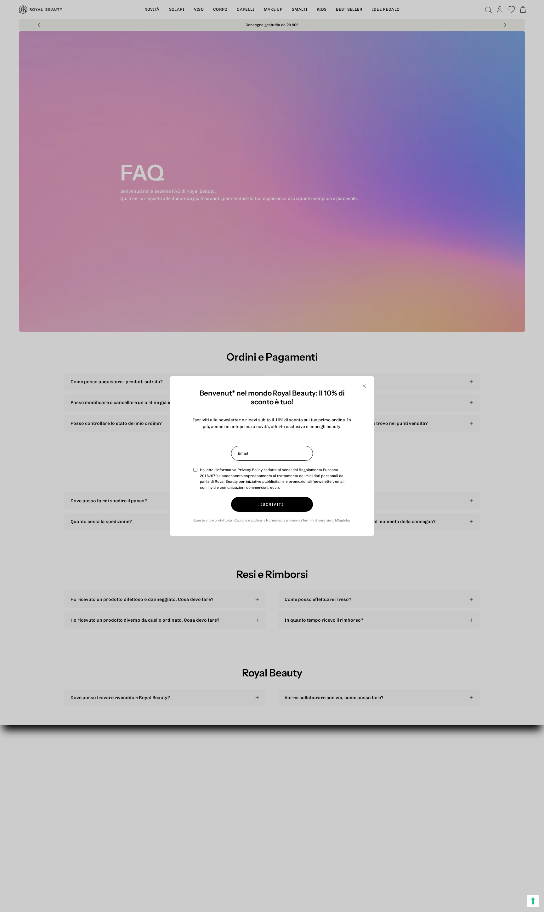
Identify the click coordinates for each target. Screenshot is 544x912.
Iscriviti (271, 504)
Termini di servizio (317, 520)
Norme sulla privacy (282, 520)
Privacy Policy (250, 470)
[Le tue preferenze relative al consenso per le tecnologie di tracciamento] (533, 901)
